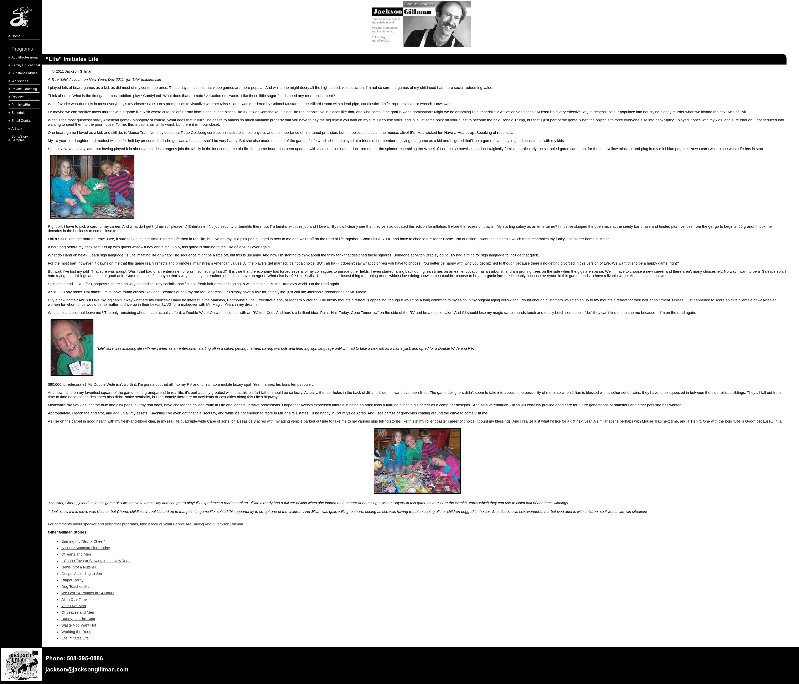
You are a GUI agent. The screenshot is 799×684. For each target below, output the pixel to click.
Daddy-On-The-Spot (78, 619)
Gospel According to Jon (81, 574)
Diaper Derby (72, 580)
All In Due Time (74, 599)
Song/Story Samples (19, 138)
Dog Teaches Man (76, 587)
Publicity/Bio (20, 105)
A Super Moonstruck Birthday (85, 548)
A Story (16, 128)
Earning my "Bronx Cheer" (83, 541)
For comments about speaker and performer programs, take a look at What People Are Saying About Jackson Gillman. (146, 524)
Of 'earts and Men (76, 554)
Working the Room (76, 632)
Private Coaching (24, 89)
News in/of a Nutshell (79, 567)
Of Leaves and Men (77, 612)
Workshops (19, 81)
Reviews (17, 97)
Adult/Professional (24, 57)
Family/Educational (25, 65)
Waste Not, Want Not (78, 625)
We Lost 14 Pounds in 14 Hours (87, 593)
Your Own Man (73, 606)
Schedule (18, 112)
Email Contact (21, 120)
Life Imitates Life (75, 638)
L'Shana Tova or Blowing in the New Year (95, 561)
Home (15, 36)
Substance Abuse (24, 73)
